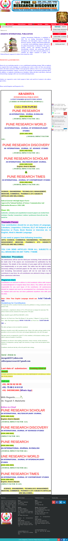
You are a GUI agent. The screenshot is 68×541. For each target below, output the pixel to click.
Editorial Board (21, 24)
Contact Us (61, 24)
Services (40, 24)
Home (2, 24)
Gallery (46, 24)
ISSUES (30, 24)
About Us (53, 24)
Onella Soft (30, 539)
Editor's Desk (10, 24)
